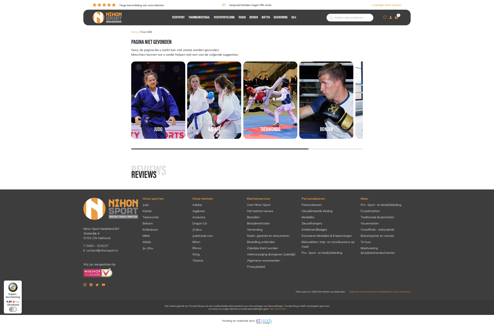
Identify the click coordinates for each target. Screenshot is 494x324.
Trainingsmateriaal (199, 17)
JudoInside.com (202, 236)
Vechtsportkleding (224, 17)
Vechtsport (178, 17)
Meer (364, 198)
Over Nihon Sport (259, 205)
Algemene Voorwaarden (361, 291)
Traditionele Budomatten (377, 217)
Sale (293, 17)
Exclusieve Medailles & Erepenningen (327, 236)
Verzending (254, 229)
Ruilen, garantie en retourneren (268, 236)
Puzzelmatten (370, 211)
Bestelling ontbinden (261, 242)
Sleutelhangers (312, 223)
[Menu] (19, 283)
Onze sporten (153, 198)
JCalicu (197, 229)
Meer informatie (277, 308)
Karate (147, 211)
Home (135, 32)
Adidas (197, 205)
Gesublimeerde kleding (317, 211)
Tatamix (197, 260)
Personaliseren (313, 198)
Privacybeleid (256, 267)
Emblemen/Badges (314, 229)
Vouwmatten (370, 223)
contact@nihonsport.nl (102, 250)
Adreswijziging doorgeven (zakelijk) (271, 254)
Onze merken (202, 198)
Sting (196, 254)
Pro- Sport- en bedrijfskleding (322, 253)
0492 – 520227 (97, 246)
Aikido (147, 242)
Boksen (148, 223)
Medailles (308, 217)
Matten (266, 17)
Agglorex (198, 211)
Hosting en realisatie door (239, 320)
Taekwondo (151, 217)
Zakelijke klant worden (387, 5)
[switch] (13, 309)
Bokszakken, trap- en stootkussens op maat (328, 244)
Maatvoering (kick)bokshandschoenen (378, 250)
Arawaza (198, 217)
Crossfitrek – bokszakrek (377, 229)
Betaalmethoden (258, 223)
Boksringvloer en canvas (377, 236)
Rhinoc (197, 248)
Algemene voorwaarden (263, 260)
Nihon (196, 242)
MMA (146, 236)
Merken (254, 17)
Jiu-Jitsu (148, 248)
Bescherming (281, 17)
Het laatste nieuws (260, 211)
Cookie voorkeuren (401, 291)
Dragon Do (199, 223)
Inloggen (365, 5)
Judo (146, 205)
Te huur (366, 242)
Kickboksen (150, 229)
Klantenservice (258, 198)
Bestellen (253, 217)
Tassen (242, 17)
